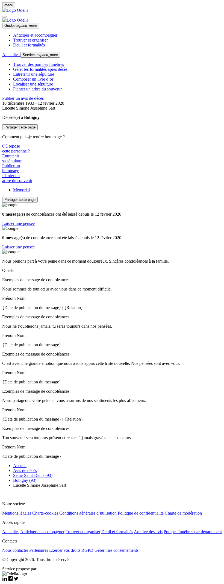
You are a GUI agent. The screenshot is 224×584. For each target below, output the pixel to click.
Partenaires (38, 550)
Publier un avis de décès (23, 98)
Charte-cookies (45, 513)
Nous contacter (15, 550)
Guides (20, 26)
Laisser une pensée (18, 223)
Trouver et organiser (30, 40)
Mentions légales (16, 513)
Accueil (19, 465)
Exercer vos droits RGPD (71, 550)
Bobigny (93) (24, 480)
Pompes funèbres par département (193, 531)
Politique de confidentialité (141, 513)
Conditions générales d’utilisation (88, 513)
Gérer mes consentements (116, 550)
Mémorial (21, 189)
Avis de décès (25, 470)
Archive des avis (148, 531)
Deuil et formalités (29, 45)
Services (40, 55)
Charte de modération (183, 513)
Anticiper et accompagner (35, 35)
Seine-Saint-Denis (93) (32, 475)
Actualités (11, 54)
